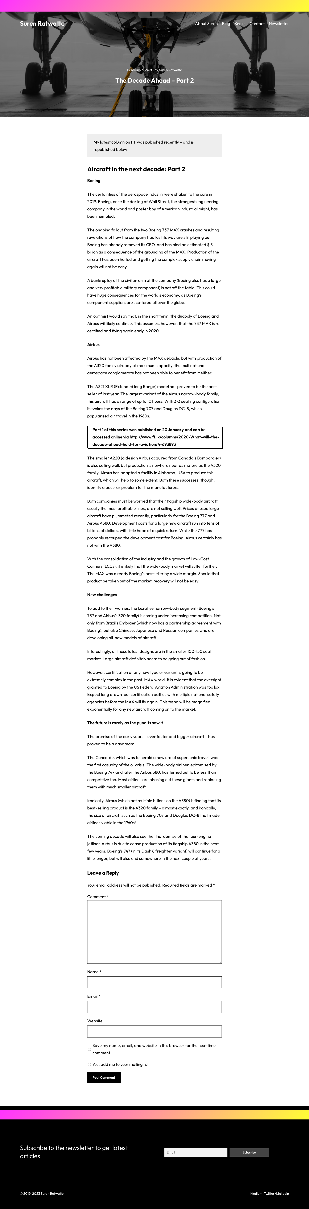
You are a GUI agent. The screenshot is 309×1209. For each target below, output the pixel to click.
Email (93, 996)
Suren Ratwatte (42, 23)
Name (94, 971)
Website (95, 1020)
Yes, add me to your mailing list (120, 1064)
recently (171, 142)
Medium (256, 1193)
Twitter (269, 1193)
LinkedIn (282, 1193)
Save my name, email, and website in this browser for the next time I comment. (155, 1049)
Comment (98, 896)
